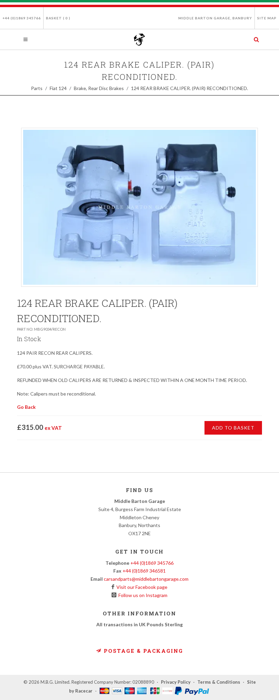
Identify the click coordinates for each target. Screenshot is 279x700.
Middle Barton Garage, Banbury (215, 18)
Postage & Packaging (142, 650)
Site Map (267, 18)
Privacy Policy (176, 682)
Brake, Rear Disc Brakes (99, 88)
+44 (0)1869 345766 (21, 18)
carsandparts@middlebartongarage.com (146, 579)
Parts (37, 88)
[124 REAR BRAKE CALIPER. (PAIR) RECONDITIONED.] (139, 207)
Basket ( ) (58, 18)
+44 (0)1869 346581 (144, 571)
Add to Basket (233, 428)
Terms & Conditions (218, 682)
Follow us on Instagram (141, 595)
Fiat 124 (58, 88)
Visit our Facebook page (140, 587)
